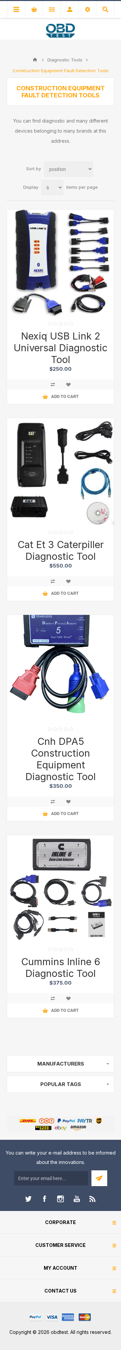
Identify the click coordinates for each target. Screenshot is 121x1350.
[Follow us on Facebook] (44, 1199)
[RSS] (92, 1199)
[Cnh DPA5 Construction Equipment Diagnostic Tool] (60, 668)
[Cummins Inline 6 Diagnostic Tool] (60, 888)
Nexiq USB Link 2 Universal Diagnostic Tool (60, 347)
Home (35, 59)
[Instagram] (60, 1199)
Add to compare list (53, 384)
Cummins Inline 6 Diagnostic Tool (60, 967)
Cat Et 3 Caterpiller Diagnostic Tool (60, 550)
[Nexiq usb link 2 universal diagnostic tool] (60, 263)
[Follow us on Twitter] (28, 1199)
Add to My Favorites (68, 384)
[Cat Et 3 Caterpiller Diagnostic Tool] (60, 471)
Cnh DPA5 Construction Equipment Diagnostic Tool (60, 758)
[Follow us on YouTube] (76, 1199)
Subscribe (99, 1178)
